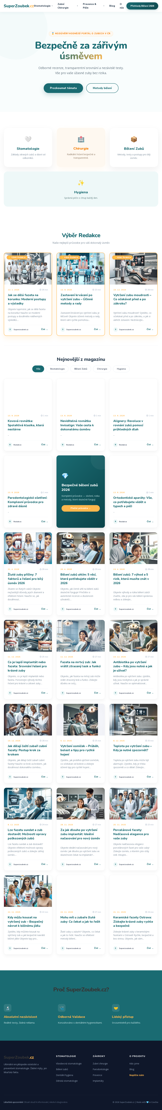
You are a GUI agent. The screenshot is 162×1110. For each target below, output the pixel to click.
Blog (112, 5)
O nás (122, 6)
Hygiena (121, 368)
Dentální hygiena (64, 1075)
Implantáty (98, 1080)
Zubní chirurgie (100, 1063)
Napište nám (136, 1075)
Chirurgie (102, 368)
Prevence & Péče (94, 6)
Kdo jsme (134, 1063)
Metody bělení (102, 88)
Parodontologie (101, 1069)
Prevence (97, 1075)
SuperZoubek (19, 6)
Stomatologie (43, 5)
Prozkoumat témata (63, 88)
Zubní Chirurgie (68, 6)
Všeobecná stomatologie (69, 1063)
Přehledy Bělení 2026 (142, 5)
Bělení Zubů (80, 368)
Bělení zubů (62, 1069)
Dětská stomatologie (67, 1080)
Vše (38, 368)
